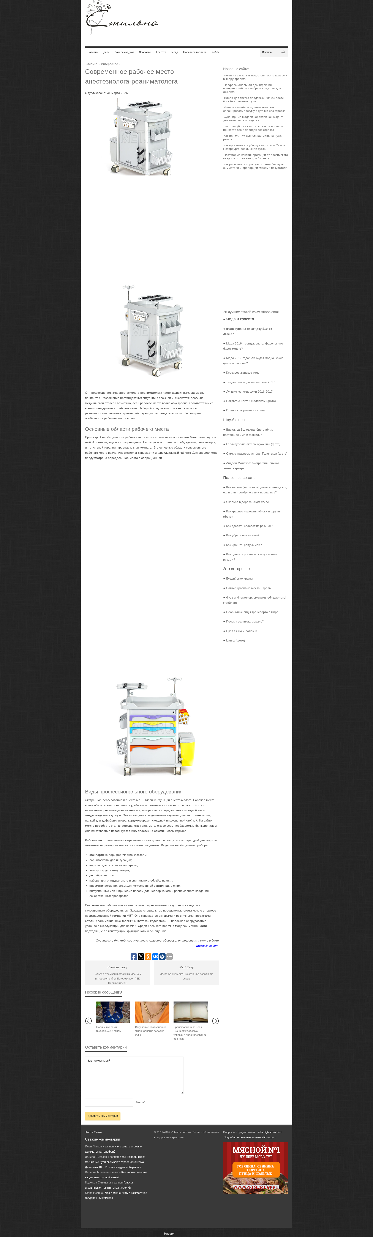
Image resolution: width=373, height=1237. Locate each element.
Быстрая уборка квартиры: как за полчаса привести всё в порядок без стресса (253, 128)
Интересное (109, 64)
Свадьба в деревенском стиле (247, 502)
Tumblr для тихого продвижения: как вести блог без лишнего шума (253, 99)
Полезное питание (195, 52)
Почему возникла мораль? (245, 621)
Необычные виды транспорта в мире (252, 612)
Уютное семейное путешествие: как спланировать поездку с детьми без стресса (254, 109)
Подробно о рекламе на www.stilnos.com (250, 1137)
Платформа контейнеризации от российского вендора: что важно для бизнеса (255, 156)
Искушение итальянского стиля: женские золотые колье (150, 1031)
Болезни (93, 52)
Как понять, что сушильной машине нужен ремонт (253, 137)
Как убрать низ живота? (242, 535)
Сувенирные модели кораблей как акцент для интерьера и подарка (253, 118)
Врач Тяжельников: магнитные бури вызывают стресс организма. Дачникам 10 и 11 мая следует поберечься (115, 1162)
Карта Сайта (93, 1132)
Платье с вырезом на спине (246, 410)
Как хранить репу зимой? (244, 545)
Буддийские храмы (239, 578)
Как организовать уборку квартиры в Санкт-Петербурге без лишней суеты (254, 147)
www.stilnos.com (207, 945)
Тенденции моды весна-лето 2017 (250, 382)
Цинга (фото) (235, 640)
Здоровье (145, 52)
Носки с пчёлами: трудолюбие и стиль (108, 1029)
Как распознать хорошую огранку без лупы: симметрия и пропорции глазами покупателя (255, 166)
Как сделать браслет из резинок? (249, 526)
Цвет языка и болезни (241, 631)
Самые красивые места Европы (248, 588)
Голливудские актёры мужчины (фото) (253, 444)
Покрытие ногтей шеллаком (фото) (251, 401)
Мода (174, 52)
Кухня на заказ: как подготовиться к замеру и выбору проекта (255, 77)
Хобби (216, 52)
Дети (106, 52)
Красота (161, 52)
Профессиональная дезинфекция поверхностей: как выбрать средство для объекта (252, 88)
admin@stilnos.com (270, 1132)
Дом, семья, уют (124, 52)
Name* (140, 1102)
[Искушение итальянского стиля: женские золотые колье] (152, 1012)
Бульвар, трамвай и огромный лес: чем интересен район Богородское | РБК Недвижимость (117, 978)
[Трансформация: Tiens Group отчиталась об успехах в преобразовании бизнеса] (191, 1012)
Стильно (91, 64)
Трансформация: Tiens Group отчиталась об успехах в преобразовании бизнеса (190, 1033)
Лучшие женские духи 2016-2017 (249, 391)
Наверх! (169, 1233)
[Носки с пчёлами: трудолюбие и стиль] (113, 1012)
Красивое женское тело (242, 372)
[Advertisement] (147, 224)
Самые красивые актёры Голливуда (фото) (256, 453)
